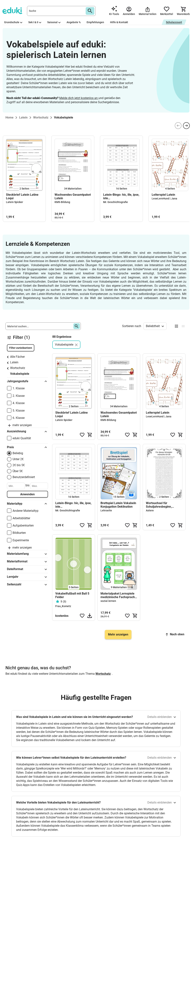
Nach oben (177, 634)
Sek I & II (33, 22)
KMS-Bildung (62, 202)
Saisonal (52, 22)
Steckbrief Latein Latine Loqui (22, 196)
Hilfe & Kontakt (119, 22)
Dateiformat (15, 569)
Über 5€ (18, 471)
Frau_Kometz (63, 606)
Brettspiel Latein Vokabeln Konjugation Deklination (118, 504)
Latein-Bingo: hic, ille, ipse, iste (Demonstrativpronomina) (121, 196)
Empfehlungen (95, 22)
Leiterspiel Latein (163, 194)
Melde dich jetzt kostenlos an (78, 98)
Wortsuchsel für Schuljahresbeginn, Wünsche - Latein (159, 504)
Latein (14, 362)
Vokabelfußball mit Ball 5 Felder (72, 595)
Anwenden (27, 494)
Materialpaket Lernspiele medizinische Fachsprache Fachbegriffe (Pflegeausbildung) (118, 595)
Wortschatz (17, 368)
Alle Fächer (17, 356)
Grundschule (11, 22)
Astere (150, 510)
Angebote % (74, 22)
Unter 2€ (18, 459)
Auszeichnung (16, 431)
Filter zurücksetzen (20, 347)
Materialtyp (14, 503)
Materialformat (17, 561)
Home (9, 117)
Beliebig (18, 453)
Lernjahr (12, 576)
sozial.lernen (108, 600)
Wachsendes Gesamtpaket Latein (73, 196)
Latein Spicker (14, 202)
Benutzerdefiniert (24, 477)
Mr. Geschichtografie (115, 202)
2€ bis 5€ (19, 465)
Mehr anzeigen (118, 634)
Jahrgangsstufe (17, 381)
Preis (10, 447)
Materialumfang (18, 553)
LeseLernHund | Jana (164, 198)
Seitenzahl (14, 584)
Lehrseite (106, 510)
